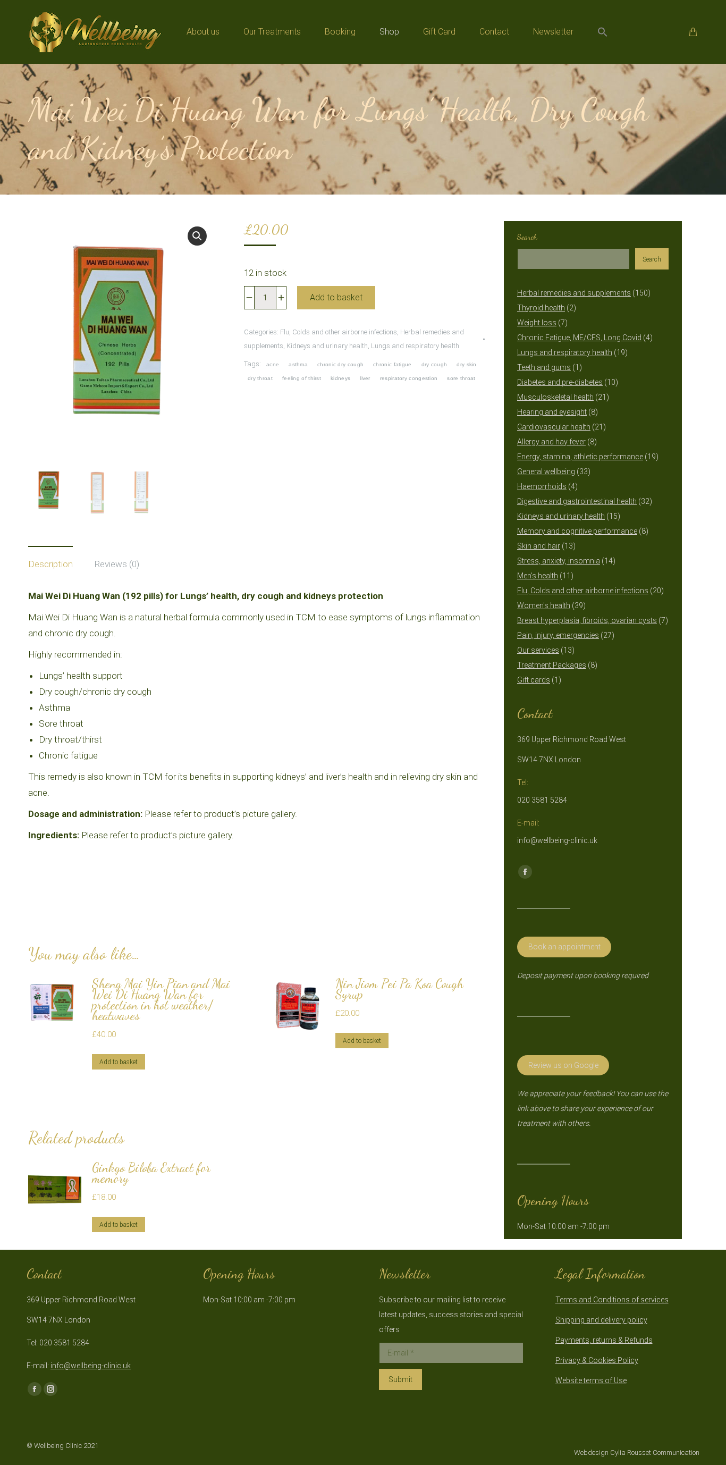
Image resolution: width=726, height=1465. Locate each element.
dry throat (260, 378)
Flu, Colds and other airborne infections (338, 332)
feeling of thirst (301, 378)
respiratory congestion (409, 378)
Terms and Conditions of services (612, 1299)
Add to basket (336, 297)
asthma (298, 364)
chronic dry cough (340, 364)
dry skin (466, 364)
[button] (602, 31)
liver (365, 378)
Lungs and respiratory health (415, 346)
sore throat (461, 378)
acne (272, 364)
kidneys (340, 378)
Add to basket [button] (118, 1062)
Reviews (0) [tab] (116, 564)
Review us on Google (563, 1065)
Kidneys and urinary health (327, 346)
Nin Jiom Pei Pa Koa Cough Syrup (399, 989)
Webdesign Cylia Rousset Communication (636, 1452)
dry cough (434, 364)
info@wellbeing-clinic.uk (90, 1365)
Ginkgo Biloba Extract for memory (151, 1173)
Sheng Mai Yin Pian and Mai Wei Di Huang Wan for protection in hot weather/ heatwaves (161, 1000)
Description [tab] (50, 564)
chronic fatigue (392, 364)
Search (527, 236)
